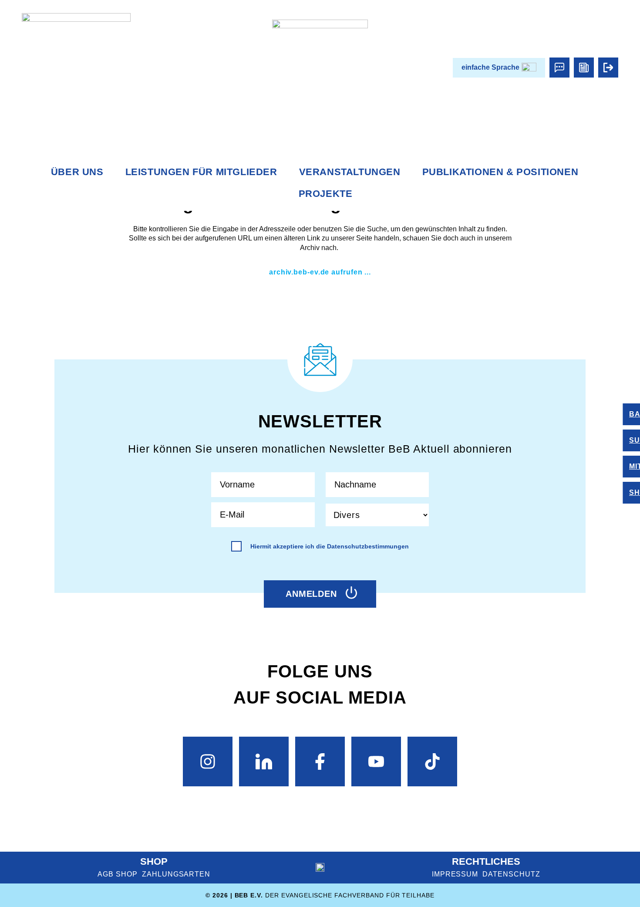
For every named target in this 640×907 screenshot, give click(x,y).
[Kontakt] (559, 68)
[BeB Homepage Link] (320, 67)
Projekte (326, 193)
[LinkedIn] (264, 761)
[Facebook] (320, 761)
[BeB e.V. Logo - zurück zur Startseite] (76, 67)
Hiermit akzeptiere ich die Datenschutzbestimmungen (329, 546)
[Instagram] (207, 761)
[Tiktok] (432, 761)
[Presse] (584, 68)
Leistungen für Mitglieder (201, 171)
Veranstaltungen (350, 171)
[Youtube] (376, 761)
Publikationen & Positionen (500, 171)
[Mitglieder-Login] (608, 68)
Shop (154, 861)
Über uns (77, 171)
